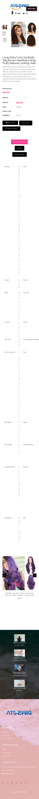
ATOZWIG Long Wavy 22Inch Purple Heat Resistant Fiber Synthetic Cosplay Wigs (19, 594)
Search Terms (6, 753)
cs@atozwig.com (9, 774)
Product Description (19, 142)
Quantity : (5, 98)
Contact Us (5, 735)
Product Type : (6, 111)
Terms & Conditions (8, 738)
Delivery (4, 749)
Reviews (19, 148)
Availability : (6, 115)
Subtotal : (5, 102)
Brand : (4, 107)
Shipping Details (20, 154)
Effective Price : (7, 89)
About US (5, 732)
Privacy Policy (6, 756)
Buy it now (25, 123)
